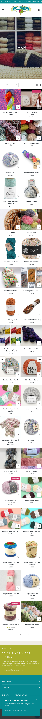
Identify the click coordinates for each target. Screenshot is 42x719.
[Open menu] (5, 10)
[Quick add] (18, 138)
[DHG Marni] (10, 219)
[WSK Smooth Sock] (10, 458)
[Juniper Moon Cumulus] (10, 580)
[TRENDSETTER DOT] (10, 277)
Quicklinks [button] (6, 681)
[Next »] (33, 634)
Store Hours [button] (7, 688)
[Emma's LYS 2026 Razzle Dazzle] (10, 427)
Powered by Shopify (24, 716)
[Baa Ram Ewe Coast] (10, 248)
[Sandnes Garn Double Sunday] (10, 395)
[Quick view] (18, 107)
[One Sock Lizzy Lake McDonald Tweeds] (10, 335)
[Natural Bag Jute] (10, 306)
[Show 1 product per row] (37, 85)
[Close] (37, 699)
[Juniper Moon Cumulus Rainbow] (10, 549)
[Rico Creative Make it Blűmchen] (10, 188)
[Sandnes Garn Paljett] (10, 366)
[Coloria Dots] (10, 159)
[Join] (35, 710)
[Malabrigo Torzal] (10, 130)
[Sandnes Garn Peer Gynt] (10, 518)
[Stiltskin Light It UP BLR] (10, 99)
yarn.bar (6, 716)
